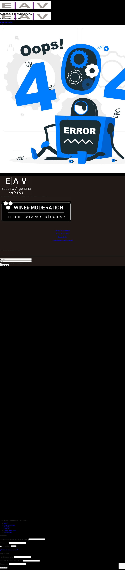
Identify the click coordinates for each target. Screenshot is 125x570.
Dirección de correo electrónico (11, 560)
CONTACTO (8, 532)
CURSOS (7, 528)
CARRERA (7, 527)
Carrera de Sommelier (62, 230)
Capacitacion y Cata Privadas (62, 240)
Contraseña (4, 543)
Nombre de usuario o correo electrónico (14, 539)
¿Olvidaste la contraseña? (9, 550)
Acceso (14, 546)
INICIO (6, 523)
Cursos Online (62, 237)
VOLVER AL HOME (6, 22)
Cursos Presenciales (62, 234)
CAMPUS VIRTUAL (10, 530)
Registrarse (4, 567)
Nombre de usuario (7, 557)
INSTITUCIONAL (9, 525)
